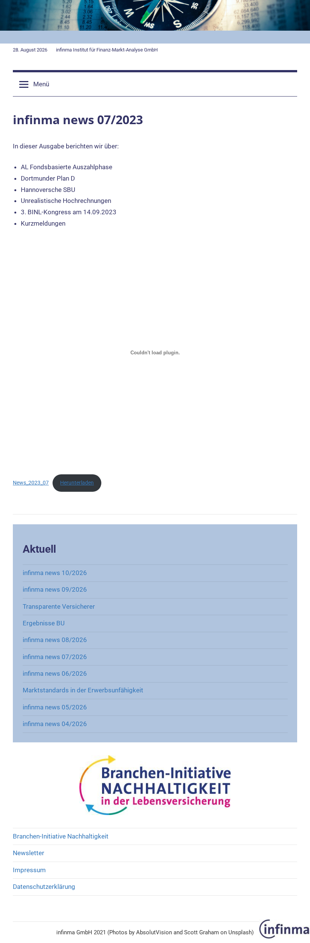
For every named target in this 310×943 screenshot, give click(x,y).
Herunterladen (77, 483)
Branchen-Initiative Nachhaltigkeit (60, 836)
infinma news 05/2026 (55, 707)
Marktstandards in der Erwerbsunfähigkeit (83, 690)
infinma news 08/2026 (55, 640)
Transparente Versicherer (59, 606)
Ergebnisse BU (44, 623)
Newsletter (28, 853)
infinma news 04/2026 (55, 724)
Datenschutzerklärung (44, 886)
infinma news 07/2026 (55, 657)
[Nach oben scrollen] (295, 928)
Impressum (29, 870)
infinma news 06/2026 (55, 673)
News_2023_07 (31, 483)
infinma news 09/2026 (55, 589)
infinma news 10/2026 (55, 573)
